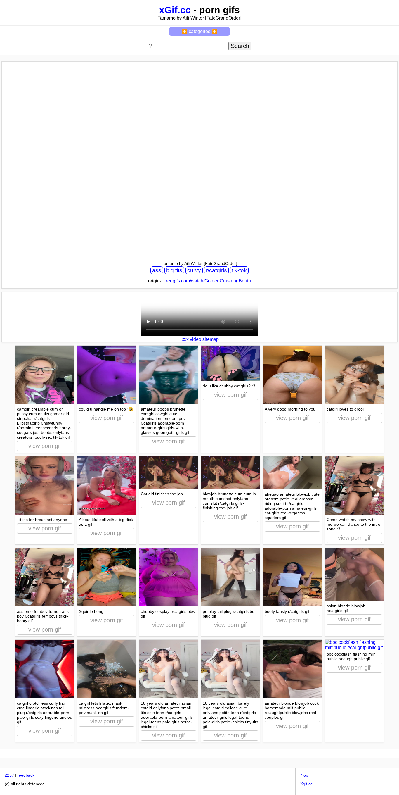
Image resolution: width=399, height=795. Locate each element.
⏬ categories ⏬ (199, 31)
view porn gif (44, 446)
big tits (174, 270)
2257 (9, 775)
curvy (194, 270)
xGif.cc (175, 10)
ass (156, 270)
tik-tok (239, 270)
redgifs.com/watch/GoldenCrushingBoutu (208, 280)
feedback (26, 775)
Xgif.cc (306, 784)
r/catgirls (216, 270)
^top (304, 775)
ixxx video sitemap (200, 339)
